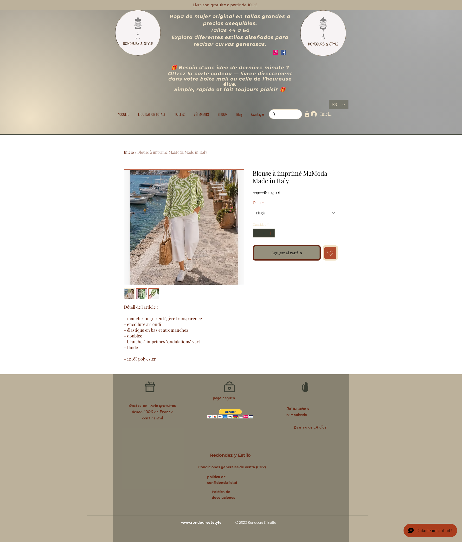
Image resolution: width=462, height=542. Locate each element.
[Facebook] (283, 52)
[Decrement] (256, 233)
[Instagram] (275, 52)
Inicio (129, 152)
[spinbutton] (263, 233)
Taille (258, 202)
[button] (179, 114)
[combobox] (295, 213)
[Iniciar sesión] (312, 114)
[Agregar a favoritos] (330, 253)
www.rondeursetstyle (201, 522)
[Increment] (271, 233)
